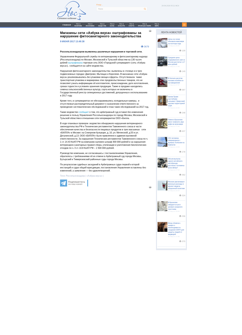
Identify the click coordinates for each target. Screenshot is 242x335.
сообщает (84, 112)
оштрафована (75, 63)
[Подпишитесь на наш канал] (74, 186)
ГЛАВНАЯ (66, 25)
